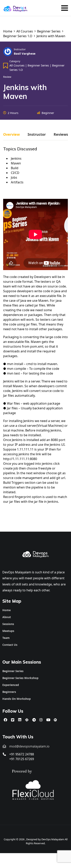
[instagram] (41, 720)
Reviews (61, 135)
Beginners (9, 692)
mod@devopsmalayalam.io (29, 746)
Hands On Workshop (16, 699)
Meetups (8, 631)
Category (14, 61)
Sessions (8, 624)
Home (6, 610)
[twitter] (12, 720)
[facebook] (5, 720)
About (6, 617)
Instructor (20, 49)
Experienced (10, 685)
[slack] (27, 720)
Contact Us (9, 645)
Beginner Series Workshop (20, 678)
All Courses (16, 65)
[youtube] (48, 720)
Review (7, 77)
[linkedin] (19, 720)
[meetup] (55, 720)
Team (6, 638)
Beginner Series (38, 65)
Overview (11, 135)
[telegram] (34, 720)
